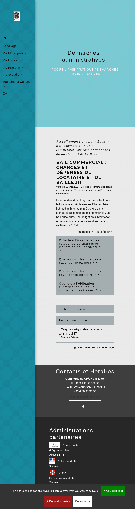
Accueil (59, 69)
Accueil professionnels (74, 141)
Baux (101, 141)
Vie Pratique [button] (12, 67)
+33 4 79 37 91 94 (85, 391)
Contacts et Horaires (85, 371)
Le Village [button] (10, 46)
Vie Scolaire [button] (11, 74)
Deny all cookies (59, 501)
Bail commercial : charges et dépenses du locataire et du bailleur (83, 150)
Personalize (82, 501)
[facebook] (85, 406)
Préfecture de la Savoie (63, 464)
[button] (18, 39)
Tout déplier (104, 231)
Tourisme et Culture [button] (16, 82)
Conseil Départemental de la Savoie (62, 477)
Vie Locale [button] (10, 60)
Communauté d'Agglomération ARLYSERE (64, 450)
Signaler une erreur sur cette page (93, 347)
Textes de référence (73, 309)
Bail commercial (69, 145)
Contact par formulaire (85, 396)
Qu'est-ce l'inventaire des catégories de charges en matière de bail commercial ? (82, 244)
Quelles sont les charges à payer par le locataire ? (80, 273)
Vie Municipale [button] (13, 53)
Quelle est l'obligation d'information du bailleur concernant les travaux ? (79, 287)
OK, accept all (114, 490)
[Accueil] (17, 17)
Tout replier (85, 231)
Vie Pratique (82, 69)
